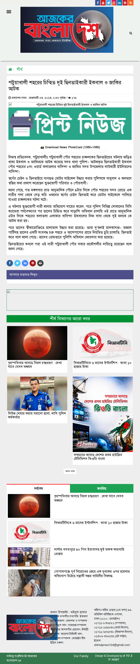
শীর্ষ (20, 69)
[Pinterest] (125, 2)
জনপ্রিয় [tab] (101, 489)
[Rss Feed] (130, 2)
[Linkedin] (119, 2)
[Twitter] (109, 2)
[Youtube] (103, 2)
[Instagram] (114, 2)
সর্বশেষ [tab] (38, 489)
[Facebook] (98, 2)
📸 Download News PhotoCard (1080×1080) (70, 147)
